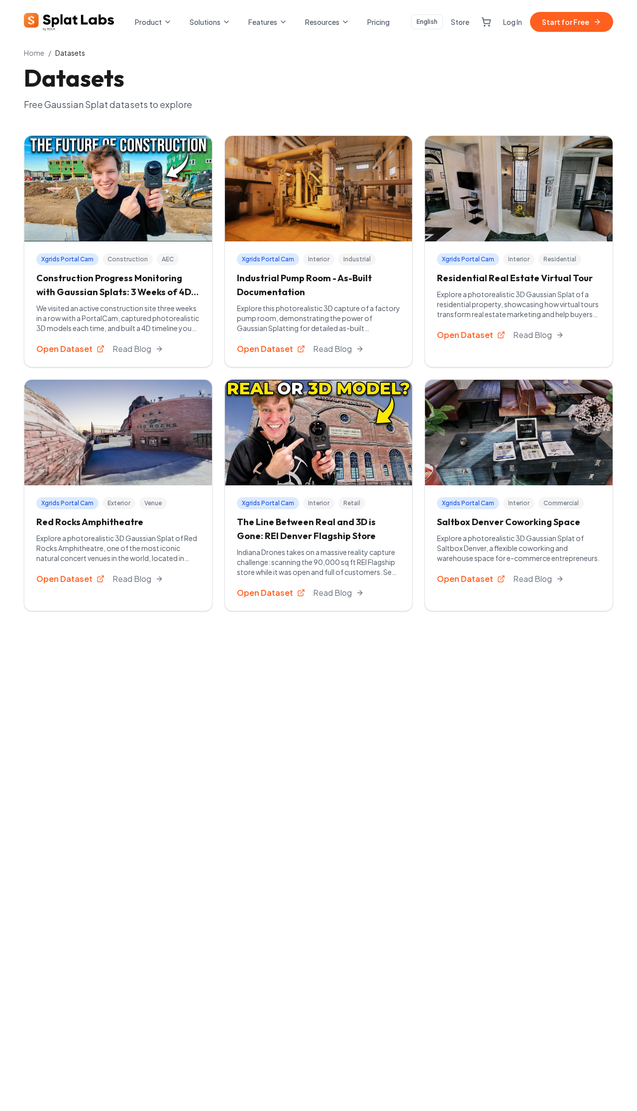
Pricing (378, 21)
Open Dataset (64, 348)
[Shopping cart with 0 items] (486, 22)
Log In (512, 21)
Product (148, 21)
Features (262, 21)
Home (34, 52)
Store (460, 21)
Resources (322, 21)
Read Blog (131, 348)
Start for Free (565, 21)
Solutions (205, 21)
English (427, 21)
